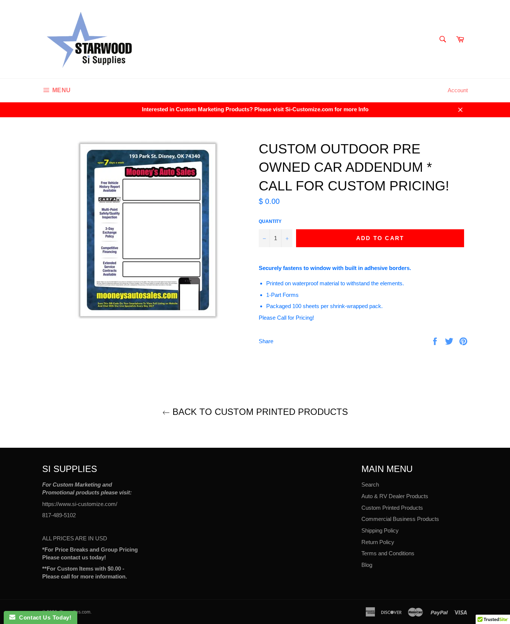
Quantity (270, 221)
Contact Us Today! (43, 617)
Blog (366, 565)
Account (458, 90)
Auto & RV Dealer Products (394, 496)
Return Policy (377, 542)
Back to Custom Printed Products (259, 412)
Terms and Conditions (387, 553)
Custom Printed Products (392, 508)
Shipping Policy (380, 530)
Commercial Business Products (400, 519)
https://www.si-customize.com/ (79, 504)
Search (370, 484)
